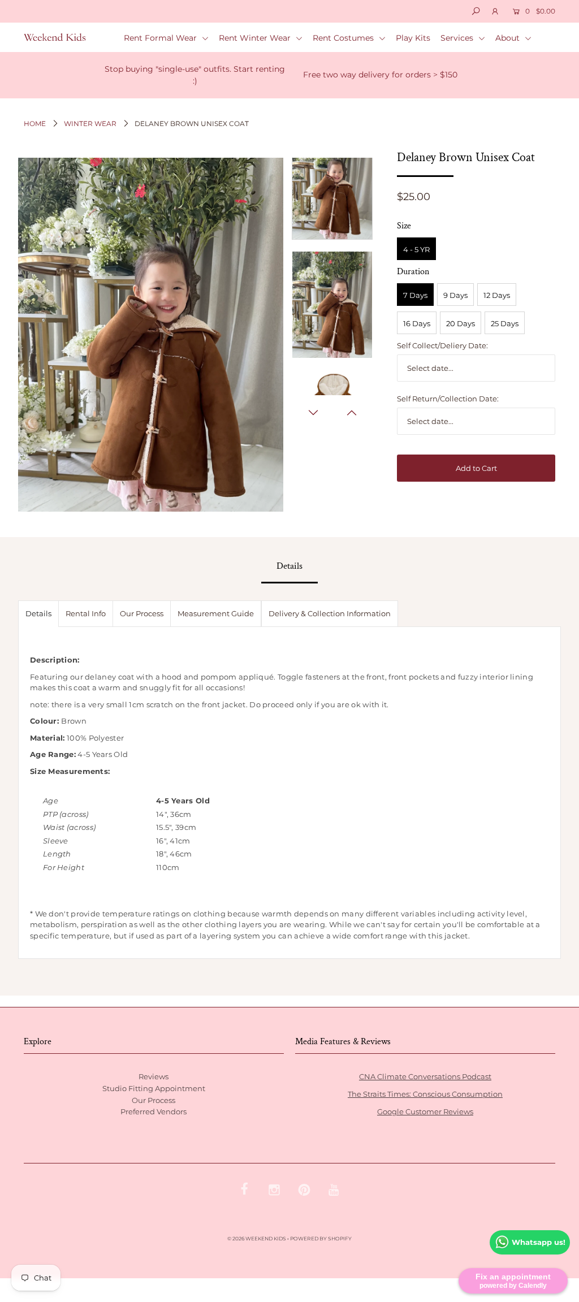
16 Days (416, 323)
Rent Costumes (344, 38)
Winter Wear (90, 123)
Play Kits (413, 38)
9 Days (455, 295)
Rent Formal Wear (161, 38)
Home (35, 123)
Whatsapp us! (538, 1242)
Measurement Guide (216, 613)
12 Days (496, 295)
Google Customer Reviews (425, 1111)
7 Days (415, 295)
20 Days (460, 323)
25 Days (504, 323)
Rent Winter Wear (256, 38)
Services (458, 38)
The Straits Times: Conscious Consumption (425, 1093)
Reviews (153, 1076)
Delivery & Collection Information (330, 613)
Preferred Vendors (153, 1111)
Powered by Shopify (321, 1238)
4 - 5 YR (416, 249)
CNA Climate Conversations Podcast (425, 1076)
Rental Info (86, 613)
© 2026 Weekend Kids (256, 1238)
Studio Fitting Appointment (153, 1088)
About (508, 38)
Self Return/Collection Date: (448, 398)
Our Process (141, 613)
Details (38, 613)
